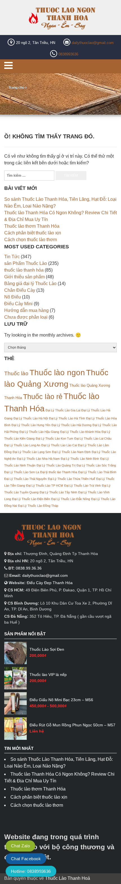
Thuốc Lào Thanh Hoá (67, 878)
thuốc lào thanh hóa (24, 270)
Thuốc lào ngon (57, 372)
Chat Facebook (26, 858)
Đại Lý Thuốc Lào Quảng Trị (56, 465)
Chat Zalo (20, 845)
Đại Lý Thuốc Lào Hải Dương (71, 425)
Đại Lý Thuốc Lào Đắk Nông (70, 499)
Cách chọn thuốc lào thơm (30, 239)
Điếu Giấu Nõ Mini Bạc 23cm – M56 (61, 700)
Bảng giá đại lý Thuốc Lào (30, 283)
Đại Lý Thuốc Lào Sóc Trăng (96, 465)
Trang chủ (16, 88)
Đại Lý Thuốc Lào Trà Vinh (82, 485)
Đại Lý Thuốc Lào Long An (22, 445)
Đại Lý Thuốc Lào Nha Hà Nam (38, 458)
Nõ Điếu (12, 297)
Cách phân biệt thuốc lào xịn (32, 232)
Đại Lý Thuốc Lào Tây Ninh (58, 492)
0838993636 (68, 54)
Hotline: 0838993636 (31, 871)
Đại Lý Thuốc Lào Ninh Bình (80, 458)
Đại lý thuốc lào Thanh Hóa (58, 472)
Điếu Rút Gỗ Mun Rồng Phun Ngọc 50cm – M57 (72, 725)
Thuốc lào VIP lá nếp (48, 674)
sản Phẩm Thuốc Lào (25, 263)
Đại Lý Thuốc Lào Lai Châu (92, 438)
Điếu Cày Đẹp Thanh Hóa (50, 582)
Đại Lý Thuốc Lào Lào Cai (59, 445)
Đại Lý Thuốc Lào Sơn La (21, 472)
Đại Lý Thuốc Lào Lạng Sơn (32, 452)
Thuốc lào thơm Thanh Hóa (31, 226)
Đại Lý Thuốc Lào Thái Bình (97, 472)
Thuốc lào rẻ (42, 396)
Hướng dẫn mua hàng (26, 310)
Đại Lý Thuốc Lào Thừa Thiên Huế (71, 479)
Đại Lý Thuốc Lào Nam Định (71, 452)
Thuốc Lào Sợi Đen (47, 649)
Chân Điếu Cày (19, 290)
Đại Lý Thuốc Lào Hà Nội (31, 418)
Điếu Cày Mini (18, 303)
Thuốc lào (16, 373)
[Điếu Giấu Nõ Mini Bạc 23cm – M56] (15, 703)
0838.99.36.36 (29, 568)
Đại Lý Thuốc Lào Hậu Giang (39, 431)
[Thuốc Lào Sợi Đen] (15, 653)
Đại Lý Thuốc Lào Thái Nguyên (25, 479)
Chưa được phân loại (26, 317)
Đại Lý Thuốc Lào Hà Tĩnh (67, 418)
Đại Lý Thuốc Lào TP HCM (44, 485)
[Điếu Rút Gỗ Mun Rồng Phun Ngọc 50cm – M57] (15, 728)
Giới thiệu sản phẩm (24, 276)
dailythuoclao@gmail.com (93, 43)
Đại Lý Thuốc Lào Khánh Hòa (80, 431)
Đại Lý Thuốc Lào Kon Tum (54, 438)
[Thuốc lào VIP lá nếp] (15, 678)
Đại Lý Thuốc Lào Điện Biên (31, 499)
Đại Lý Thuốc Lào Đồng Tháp (38, 505)
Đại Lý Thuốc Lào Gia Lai (63, 410)
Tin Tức (12, 256)
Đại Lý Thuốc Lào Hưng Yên (31, 425)
